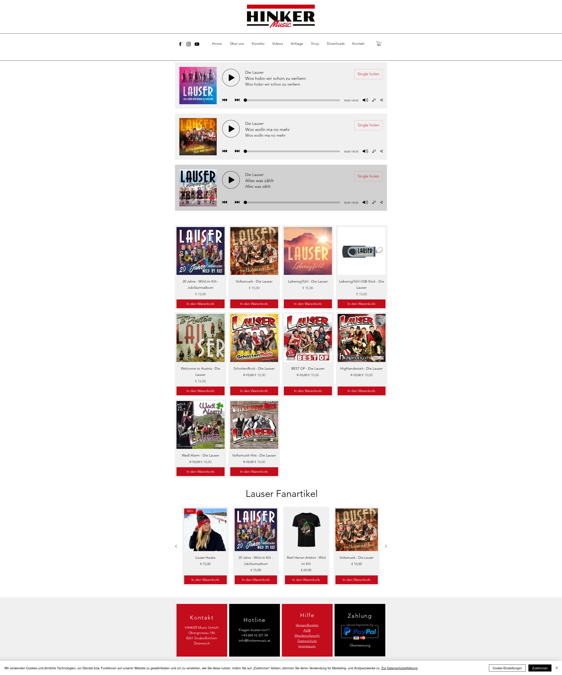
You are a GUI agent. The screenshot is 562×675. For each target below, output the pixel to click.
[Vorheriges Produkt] (176, 546)
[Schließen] (556, 667)
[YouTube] (197, 44)
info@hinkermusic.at (254, 640)
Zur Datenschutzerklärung (399, 668)
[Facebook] (180, 44)
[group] (281, 546)
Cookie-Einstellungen (507, 668)
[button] (379, 43)
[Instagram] (188, 44)
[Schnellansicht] (201, 251)
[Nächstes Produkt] (386, 546)
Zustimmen (540, 668)
